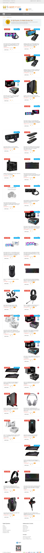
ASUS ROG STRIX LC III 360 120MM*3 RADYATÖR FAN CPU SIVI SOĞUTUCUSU (11, 147)
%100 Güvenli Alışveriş (6, 0)
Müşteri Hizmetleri (6, 2)
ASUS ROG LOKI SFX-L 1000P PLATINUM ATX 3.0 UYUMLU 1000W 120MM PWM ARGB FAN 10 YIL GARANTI (11, 96)
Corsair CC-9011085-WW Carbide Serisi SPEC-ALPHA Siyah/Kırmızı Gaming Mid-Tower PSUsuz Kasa (11, 409)
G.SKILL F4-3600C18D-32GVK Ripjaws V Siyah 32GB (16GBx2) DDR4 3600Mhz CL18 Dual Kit (32, 460)
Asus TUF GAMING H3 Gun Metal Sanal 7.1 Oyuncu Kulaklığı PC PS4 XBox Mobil (31, 306)
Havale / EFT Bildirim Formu (27, 538)
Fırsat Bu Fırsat (9, 17)
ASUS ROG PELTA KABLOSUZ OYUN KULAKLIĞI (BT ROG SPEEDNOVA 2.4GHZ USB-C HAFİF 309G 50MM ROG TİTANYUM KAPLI (11, 487)
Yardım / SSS (13, 0)
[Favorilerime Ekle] (10, 50)
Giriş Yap (39, 0)
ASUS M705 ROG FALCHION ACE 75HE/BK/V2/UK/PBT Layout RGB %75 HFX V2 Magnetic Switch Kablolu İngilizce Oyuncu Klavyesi (32, 175)
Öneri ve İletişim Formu (26, 537)
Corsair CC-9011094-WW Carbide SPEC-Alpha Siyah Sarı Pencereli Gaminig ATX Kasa (32, 96)
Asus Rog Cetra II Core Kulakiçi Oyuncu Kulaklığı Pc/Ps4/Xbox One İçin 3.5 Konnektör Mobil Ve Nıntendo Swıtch (32, 513)
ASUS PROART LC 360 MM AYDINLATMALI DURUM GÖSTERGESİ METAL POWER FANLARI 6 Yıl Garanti (31, 201)
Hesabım (4, 526)
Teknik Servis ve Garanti (27, 536)
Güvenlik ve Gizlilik (6, 531)
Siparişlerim (4, 527)
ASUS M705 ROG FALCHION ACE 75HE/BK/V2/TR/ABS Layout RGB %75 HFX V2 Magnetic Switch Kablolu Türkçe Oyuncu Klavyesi (12, 204)
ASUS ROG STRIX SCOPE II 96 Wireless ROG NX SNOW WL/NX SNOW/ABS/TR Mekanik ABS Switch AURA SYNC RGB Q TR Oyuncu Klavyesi (32, 487)
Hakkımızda (25, 525)
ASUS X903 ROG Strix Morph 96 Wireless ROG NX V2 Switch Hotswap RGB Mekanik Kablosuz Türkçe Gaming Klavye (31, 280)
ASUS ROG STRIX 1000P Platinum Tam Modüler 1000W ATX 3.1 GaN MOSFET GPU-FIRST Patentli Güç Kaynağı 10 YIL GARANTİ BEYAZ (12, 331)
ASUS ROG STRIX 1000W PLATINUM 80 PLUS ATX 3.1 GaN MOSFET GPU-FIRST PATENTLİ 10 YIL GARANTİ (31, 331)
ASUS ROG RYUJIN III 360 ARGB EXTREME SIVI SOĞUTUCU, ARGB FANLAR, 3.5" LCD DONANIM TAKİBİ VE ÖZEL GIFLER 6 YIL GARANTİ (11, 45)
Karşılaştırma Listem (6, 532)
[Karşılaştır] (12, 50)
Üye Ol (4, 525)
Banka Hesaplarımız (26, 530)
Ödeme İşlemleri (25, 526)
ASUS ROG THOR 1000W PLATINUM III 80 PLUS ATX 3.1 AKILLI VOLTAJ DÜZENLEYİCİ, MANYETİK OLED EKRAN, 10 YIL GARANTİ (32, 227)
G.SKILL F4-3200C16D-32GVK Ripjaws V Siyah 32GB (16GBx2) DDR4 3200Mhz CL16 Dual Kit (11, 383)
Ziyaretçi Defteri (12, 2)
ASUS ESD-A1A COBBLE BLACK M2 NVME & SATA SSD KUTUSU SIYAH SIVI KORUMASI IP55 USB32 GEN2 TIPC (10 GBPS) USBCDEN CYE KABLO (32, 148)
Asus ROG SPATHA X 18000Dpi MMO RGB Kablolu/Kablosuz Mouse (11, 513)
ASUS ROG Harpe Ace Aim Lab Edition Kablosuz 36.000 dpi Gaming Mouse (31, 435)
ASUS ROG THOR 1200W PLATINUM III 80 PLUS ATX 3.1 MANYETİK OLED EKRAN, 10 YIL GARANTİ (32, 357)
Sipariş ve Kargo (25, 527)
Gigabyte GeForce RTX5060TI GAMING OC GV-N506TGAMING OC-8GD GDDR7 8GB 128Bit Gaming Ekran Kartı (32, 70)
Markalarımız (25, 531)
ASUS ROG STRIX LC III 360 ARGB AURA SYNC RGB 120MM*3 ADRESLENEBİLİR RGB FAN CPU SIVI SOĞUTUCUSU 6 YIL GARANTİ (32, 121)
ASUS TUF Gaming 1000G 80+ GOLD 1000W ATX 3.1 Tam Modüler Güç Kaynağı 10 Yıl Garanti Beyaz (12, 435)
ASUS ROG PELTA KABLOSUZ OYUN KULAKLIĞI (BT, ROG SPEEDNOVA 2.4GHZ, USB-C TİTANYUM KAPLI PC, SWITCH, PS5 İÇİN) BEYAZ (32, 409)
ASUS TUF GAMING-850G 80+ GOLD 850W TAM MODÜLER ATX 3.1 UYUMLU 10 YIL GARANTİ (32, 383)
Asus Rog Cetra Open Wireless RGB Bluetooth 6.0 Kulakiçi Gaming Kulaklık (10, 306)
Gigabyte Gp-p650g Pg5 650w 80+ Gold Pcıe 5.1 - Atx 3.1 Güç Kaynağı (12, 174)
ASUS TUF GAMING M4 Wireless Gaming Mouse (11, 280)
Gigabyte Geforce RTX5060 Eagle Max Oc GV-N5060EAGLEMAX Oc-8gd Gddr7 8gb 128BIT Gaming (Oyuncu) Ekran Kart (31, 44)
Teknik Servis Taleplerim (7, 530)
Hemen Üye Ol (34, 0)
